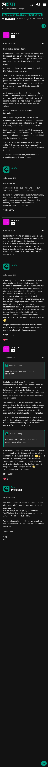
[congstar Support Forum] (8, 4)
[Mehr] (43, 43)
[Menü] (44, 4)
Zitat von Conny (15, 365)
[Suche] (31, 4)
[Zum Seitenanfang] (44, 763)
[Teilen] (43, 26)
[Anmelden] (37, 4)
